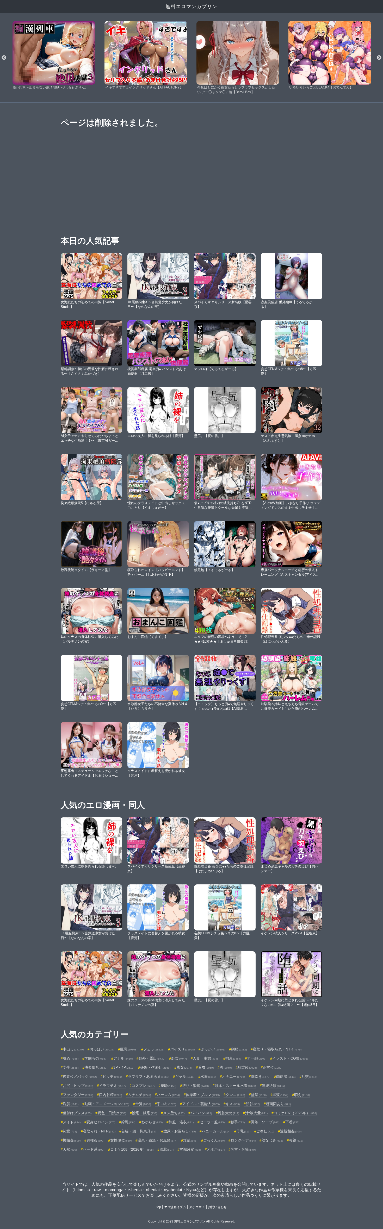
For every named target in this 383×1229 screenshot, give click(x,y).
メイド (72, 1122)
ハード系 (93, 1149)
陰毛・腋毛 (144, 1113)
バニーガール (216, 1131)
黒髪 (280, 1095)
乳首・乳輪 (243, 1149)
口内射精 (110, 1095)
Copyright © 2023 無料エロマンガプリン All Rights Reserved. (191, 1221)
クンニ (235, 1095)
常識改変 (190, 1149)
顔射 (253, 1104)
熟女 (184, 1067)
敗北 (166, 1149)
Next (379, 57)
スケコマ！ (197, 1207)
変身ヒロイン (101, 1122)
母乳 (243, 1131)
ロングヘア (243, 1140)
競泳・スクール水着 (235, 1086)
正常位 (272, 1067)
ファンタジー (78, 1095)
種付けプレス (77, 1113)
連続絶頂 (273, 1086)
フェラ (153, 1049)
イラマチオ (112, 1086)
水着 (208, 1076)
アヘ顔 (256, 1058)
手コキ (166, 1104)
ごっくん (214, 1140)
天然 (70, 1149)
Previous (4, 57)
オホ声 (216, 1149)
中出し (73, 1049)
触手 (238, 1122)
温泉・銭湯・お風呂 (157, 1140)
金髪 (143, 1104)
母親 (296, 1140)
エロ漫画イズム (175, 1207)
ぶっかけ (213, 1049)
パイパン (201, 1113)
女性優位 (121, 1140)
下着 (292, 1122)
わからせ (152, 1122)
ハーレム (168, 1095)
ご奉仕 (265, 1131)
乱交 (309, 1076)
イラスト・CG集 (290, 1058)
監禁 (259, 1095)
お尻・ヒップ (78, 1086)
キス (233, 1104)
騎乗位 (247, 1067)
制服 (239, 1049)
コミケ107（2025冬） (295, 1113)
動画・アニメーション (106, 1104)
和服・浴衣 (181, 1122)
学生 (70, 1067)
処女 (179, 1058)
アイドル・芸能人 (201, 1104)
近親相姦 (290, 1131)
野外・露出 (152, 1058)
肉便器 (285, 1076)
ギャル (184, 1076)
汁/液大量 (256, 1113)
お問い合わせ (217, 1207)
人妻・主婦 (206, 1058)
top (159, 1207)
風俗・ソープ (265, 1122)
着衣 (206, 1067)
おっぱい (102, 1049)
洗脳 (70, 1104)
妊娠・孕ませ (155, 1067)
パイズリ (182, 1049)
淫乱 (190, 1140)
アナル (123, 1058)
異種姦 (95, 1140)
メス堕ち (173, 1113)
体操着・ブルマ (203, 1095)
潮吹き (260, 1076)
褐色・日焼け (111, 1113)
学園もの (95, 1058)
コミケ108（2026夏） (131, 1149)
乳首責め (228, 1113)
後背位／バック (80, 1076)
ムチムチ (139, 1095)
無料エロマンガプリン (191, 6)
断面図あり (278, 1104)
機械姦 (72, 1140)
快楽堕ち (95, 1067)
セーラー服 (212, 1122)
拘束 (233, 1058)
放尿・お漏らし (179, 1131)
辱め (70, 1058)
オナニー (233, 1076)
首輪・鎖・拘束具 (139, 1131)
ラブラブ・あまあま (148, 1076)
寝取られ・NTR (99, 1131)
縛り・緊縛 (195, 1086)
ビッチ (112, 1076)
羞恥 (168, 1086)
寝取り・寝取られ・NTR (277, 1049)
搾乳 (128, 1122)
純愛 (70, 1131)
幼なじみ (272, 1140)
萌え (302, 1095)
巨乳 (128, 1049)
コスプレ (143, 1086)
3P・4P (123, 1067)
